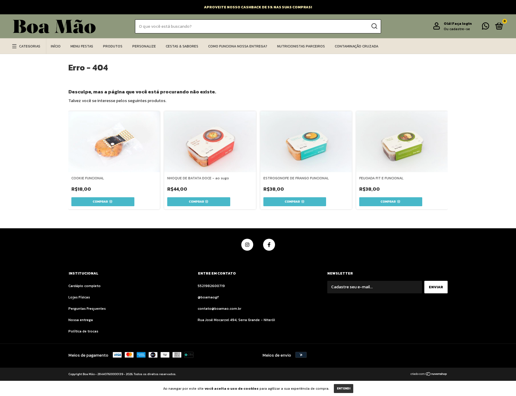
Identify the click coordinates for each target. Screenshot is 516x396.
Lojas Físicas (79, 297)
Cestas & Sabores (182, 46)
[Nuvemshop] (429, 375)
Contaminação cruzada (356, 46)
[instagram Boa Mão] (247, 245)
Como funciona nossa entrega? (237, 46)
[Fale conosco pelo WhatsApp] (485, 27)
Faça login (462, 23)
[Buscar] (374, 26)
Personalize (144, 46)
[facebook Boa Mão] (269, 245)
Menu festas (81, 46)
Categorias (29, 46)
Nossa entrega (80, 320)
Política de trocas (83, 331)
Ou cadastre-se (457, 29)
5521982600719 (211, 286)
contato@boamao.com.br (219, 308)
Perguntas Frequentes (87, 308)
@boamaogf (208, 297)
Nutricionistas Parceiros (301, 46)
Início (56, 46)
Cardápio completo (84, 286)
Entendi (343, 388)
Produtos (112, 46)
